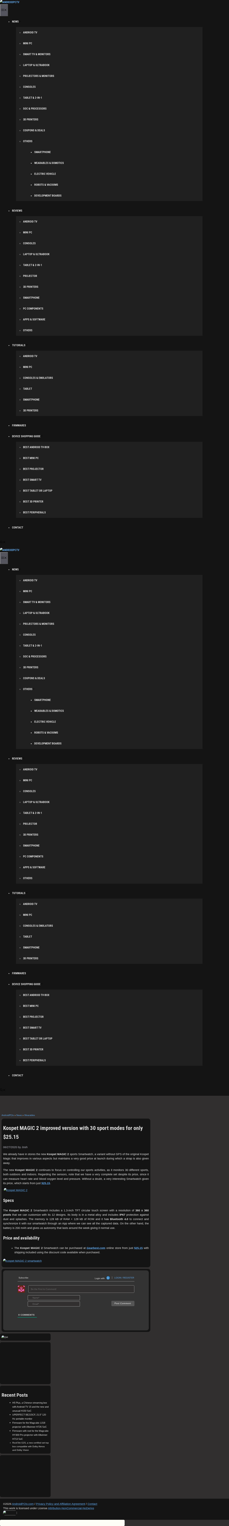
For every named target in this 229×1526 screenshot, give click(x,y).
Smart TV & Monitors (36, 54)
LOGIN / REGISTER (124, 1277)
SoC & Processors (35, 108)
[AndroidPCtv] (9, 2)
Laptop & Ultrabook (36, 65)
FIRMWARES (19, 425)
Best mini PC (31, 458)
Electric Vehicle (45, 173)
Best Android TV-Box (36, 447)
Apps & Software (34, 319)
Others (27, 141)
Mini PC (27, 43)
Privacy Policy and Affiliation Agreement (60, 1503)
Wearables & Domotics (49, 163)
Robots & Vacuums (46, 184)
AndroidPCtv (8, 1115)
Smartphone (42, 152)
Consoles (29, 86)
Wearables (29, 1115)
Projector (30, 276)
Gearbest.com (96, 1248)
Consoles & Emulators (38, 377)
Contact (92, 1503)
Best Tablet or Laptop (37, 490)
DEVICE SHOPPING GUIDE (26, 436)
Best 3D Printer (33, 501)
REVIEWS (17, 210)
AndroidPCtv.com (23, 1503)
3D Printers (30, 119)
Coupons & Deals (34, 130)
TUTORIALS (18, 345)
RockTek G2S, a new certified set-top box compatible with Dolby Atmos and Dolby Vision (30, 1446)
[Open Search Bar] (2, 542)
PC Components (33, 308)
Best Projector (33, 468)
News (19, 1115)
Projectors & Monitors (38, 76)
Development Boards (48, 195)
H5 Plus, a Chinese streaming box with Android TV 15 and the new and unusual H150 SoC (30, 1407)
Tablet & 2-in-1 (32, 97)
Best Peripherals (34, 512)
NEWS (15, 21)
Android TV (30, 32)
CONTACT (17, 527)
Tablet (27, 388)
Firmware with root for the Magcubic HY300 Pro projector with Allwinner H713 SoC (30, 1435)
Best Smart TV (32, 479)
